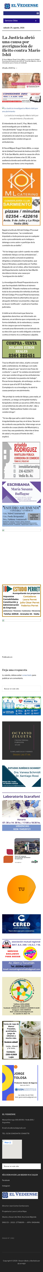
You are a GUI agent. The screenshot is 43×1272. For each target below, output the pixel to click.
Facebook (6, 1180)
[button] (38, 13)
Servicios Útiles (11, 21)
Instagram (6, 1186)
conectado (27, 675)
